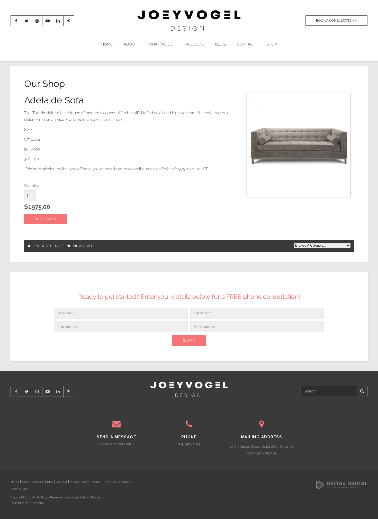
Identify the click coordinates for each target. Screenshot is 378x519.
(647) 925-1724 (189, 444)
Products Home (48, 246)
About (130, 44)
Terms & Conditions (118, 482)
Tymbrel (38, 503)
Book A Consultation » (336, 20)
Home (107, 44)
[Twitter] (26, 21)
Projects (194, 44)
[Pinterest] (69, 21)
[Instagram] (37, 21)
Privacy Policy (79, 482)
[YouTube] (47, 21)
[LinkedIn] (58, 21)
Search (362, 391)
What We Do (161, 44)
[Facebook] (16, 21)
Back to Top (19, 489)
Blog (220, 44)
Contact (246, 44)
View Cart (83, 246)
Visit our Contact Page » (116, 444)
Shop (271, 44)
